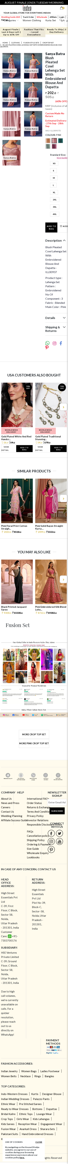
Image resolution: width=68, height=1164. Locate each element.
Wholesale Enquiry (38, 853)
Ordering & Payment (39, 844)
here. (22, 1157)
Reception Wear (27, 1124)
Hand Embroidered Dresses (37, 1134)
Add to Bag (51, 227)
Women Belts (9, 1076)
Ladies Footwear (50, 1071)
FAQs (30, 831)
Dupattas (51, 1108)
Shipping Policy (36, 840)
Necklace (25, 1076)
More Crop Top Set (34, 734)
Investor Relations (37, 820)
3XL (54, 207)
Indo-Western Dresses (14, 1093)
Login (61, 17)
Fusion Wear (8, 1129)
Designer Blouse (51, 1093)
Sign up (4, 20)
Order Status (34, 802)
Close (38, 1142)
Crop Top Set (48, 43)
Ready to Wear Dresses (15, 1108)
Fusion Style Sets (31, 43)
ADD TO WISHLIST (64, 226)
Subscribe (57, 811)
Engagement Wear (51, 1124)
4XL (54, 214)
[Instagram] (51, 841)
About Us (6, 798)
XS (54, 163)
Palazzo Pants (41, 1098)
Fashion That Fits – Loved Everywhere (34, 32)
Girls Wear (23, 1119)
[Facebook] (51, 833)
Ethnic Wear (8, 1103)
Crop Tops (7, 1119)
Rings (37, 1076)
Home (5, 43)
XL (54, 192)
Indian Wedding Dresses (15, 1098)
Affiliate (53, 17)
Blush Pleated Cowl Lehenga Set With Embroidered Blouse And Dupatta (31, 46)
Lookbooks (33, 857)
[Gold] (48, 142)
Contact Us (7, 811)
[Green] (61, 142)
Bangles (49, 1076)
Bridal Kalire (8, 1114)
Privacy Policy (35, 815)
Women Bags (29, 1071)
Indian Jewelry (9, 1071)
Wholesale (42, 17)
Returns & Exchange (38, 807)
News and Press (10, 802)
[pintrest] (51, 849)
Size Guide (62, 158)
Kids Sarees (7, 1124)
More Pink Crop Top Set (34, 743)
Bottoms (37, 1108)
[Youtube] (59, 841)
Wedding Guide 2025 (10, 17)
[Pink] (55, 142)
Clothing (15, 43)
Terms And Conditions (39, 811)
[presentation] (4, 407)
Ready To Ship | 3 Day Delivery (56, 30)
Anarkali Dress (28, 1129)
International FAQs (38, 798)
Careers (5, 807)
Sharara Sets (47, 1129)
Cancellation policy (38, 835)
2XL (54, 199)
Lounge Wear (44, 1114)
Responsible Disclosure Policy (44, 824)
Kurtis (34, 1093)
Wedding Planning (11, 815)
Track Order (28, 17)
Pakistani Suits (9, 1134)
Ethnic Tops (26, 1114)
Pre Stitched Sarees (30, 1103)
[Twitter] (59, 833)
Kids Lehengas (41, 1119)
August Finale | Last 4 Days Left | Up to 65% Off (11, 32)
